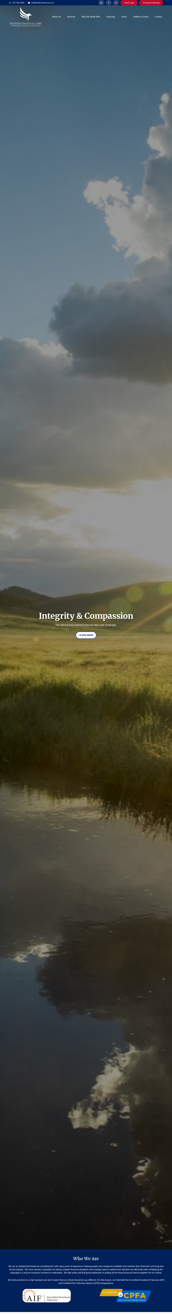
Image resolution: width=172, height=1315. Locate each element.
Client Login (129, 3)
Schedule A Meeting (151, 3)
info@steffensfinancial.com (42, 3)
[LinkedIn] (101, 2)
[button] (56, 16)
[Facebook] (109, 2)
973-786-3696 (18, 3)
